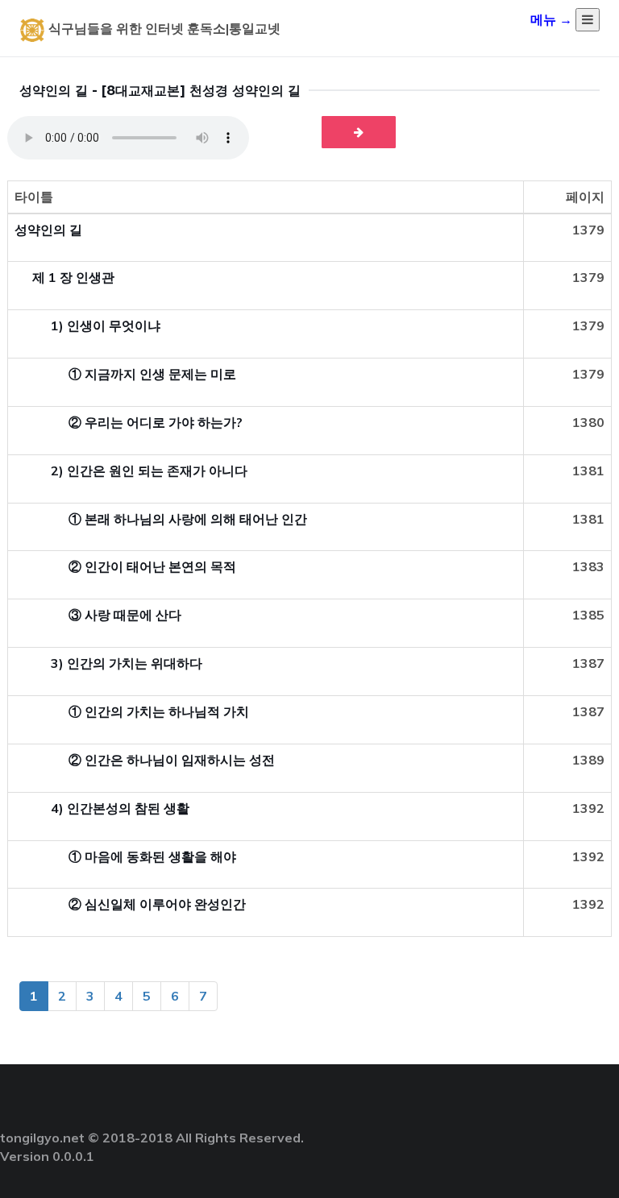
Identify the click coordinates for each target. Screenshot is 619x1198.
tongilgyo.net (42, 1138)
